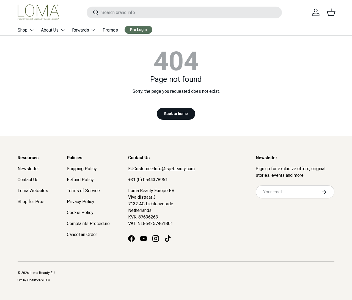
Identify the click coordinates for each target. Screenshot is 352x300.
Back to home (176, 113)
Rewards (80, 30)
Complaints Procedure (88, 223)
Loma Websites (33, 190)
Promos (110, 30)
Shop (23, 30)
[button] (331, 12)
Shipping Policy (82, 168)
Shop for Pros (31, 201)
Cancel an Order (82, 234)
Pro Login (138, 29)
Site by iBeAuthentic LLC (34, 280)
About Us (50, 30)
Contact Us (28, 179)
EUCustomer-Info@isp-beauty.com (161, 168)
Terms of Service (83, 190)
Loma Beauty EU (42, 273)
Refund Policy (80, 179)
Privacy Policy (80, 201)
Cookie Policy (80, 212)
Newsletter (28, 168)
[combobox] (184, 12)
